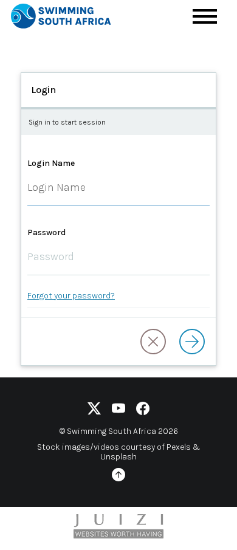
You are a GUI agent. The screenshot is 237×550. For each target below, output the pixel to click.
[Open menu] (205, 16)
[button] (153, 341)
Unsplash (118, 457)
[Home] (71, 18)
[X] (94, 410)
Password (46, 232)
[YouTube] (118, 410)
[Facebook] (142, 410)
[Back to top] (118, 477)
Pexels (179, 447)
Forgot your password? (71, 295)
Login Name (51, 163)
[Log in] (192, 341)
